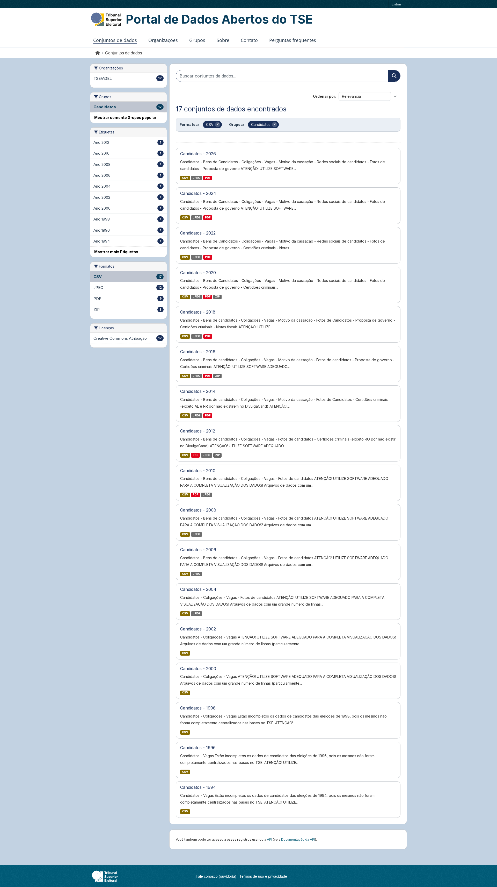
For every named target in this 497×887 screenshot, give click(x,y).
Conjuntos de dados (115, 40)
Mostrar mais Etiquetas (116, 252)
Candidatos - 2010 (197, 470)
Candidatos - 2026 (198, 153)
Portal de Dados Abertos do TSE (219, 19)
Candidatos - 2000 (198, 668)
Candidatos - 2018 (197, 312)
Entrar (396, 4)
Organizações (163, 40)
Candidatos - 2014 (198, 391)
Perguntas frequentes (292, 40)
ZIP (217, 296)
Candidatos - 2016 (197, 351)
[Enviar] (394, 76)
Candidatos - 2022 (198, 233)
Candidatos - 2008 (198, 510)
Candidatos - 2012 (197, 431)
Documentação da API (298, 839)
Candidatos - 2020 (198, 272)
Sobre (223, 40)
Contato (249, 40)
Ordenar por (324, 96)
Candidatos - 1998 (198, 708)
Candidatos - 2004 (198, 589)
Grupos (197, 40)
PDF (207, 178)
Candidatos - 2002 (198, 628)
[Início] (97, 53)
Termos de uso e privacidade (263, 876)
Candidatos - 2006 (198, 549)
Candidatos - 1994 (198, 787)
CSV (185, 178)
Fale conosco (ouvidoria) (216, 876)
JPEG (196, 178)
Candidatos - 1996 (198, 747)
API (269, 839)
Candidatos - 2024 (198, 193)
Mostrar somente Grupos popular (125, 117)
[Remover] (217, 124)
